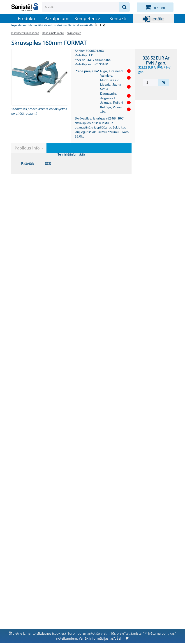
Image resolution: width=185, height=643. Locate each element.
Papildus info (28, 148)
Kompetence (87, 18)
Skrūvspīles (74, 33)
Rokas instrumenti (53, 33)
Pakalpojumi (56, 18)
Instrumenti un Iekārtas (25, 33)
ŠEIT (98, 25)
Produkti (26, 18)
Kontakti (117, 18)
